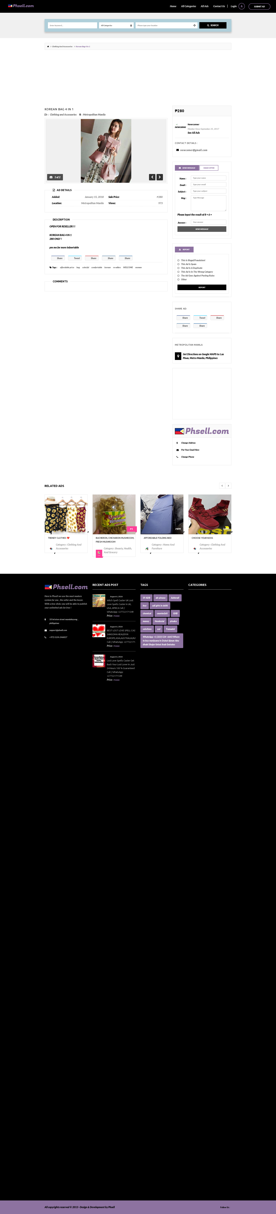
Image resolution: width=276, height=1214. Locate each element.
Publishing (194, 1085)
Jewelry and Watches (199, 944)
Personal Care (195, 1074)
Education (193, 840)
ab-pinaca (160, 597)
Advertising (194, 630)
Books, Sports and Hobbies (202, 726)
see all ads (194, 132)
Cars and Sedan (196, 760)
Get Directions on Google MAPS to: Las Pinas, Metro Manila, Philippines (203, 356)
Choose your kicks (154, 538)
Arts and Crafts (196, 653)
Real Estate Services (199, 1100)
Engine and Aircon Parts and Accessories (209, 848)
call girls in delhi (160, 605)
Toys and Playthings (198, 1162)
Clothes (192, 779)
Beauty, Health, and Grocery (203, 695)
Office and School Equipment (203, 1035)
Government (195, 879)
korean (107, 267)
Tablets (192, 1150)
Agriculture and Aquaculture (203, 634)
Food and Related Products (202, 867)
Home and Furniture (199, 886)
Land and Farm (196, 951)
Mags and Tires (196, 963)
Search (214, 25)
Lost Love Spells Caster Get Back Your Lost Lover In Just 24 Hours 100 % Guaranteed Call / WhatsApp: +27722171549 (121, 668)
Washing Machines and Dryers (204, 1188)
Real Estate (194, 1089)
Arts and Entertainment (201, 657)
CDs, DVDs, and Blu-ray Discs (203, 775)
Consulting (194, 810)
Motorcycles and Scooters (202, 1005)
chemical (147, 613)
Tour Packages (196, 1158)
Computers (194, 802)
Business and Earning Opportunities (207, 737)
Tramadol (170, 629)
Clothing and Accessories (62, 46)
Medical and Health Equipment (205, 990)
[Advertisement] (138, 79)
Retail (191, 1112)
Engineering (194, 852)
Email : (183, 185)
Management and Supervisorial (205, 970)
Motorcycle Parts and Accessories (206, 1001)
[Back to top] (266, 1194)
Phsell (111, 1207)
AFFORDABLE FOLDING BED (110, 538)
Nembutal (159, 621)
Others (192, 1051)
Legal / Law (194, 959)
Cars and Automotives (200, 756)
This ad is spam (188, 264)
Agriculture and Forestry (201, 638)
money (146, 621)
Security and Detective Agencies (205, 1120)
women (138, 267)
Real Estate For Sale (198, 1097)
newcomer (193, 124)
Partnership (194, 1055)
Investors (193, 940)
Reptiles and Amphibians (201, 1108)
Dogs (191, 829)
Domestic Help (196, 833)
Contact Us (219, 6)
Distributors (194, 825)
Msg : (183, 198)
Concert (192, 806)
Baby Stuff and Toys (198, 684)
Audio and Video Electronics (203, 661)
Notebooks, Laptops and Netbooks (206, 1032)
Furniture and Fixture (200, 875)
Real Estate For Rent (199, 1093)
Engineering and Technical (202, 856)
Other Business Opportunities (204, 1047)
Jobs (190, 947)
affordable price (67, 267)
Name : (183, 178)
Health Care (194, 882)
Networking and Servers (201, 1024)
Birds (191, 703)
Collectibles (194, 787)
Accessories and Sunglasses (202, 615)
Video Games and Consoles (202, 1185)
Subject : (182, 191)
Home (173, 6)
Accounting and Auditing (201, 626)
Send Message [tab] (188, 168)
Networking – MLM (198, 1020)
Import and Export (198, 921)
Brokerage (194, 730)
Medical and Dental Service (203, 986)
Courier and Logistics (199, 821)
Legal (191, 955)
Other (184, 279)
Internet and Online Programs (204, 936)
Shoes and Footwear (199, 1127)
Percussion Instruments (201, 1066)
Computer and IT (197, 798)
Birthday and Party (198, 707)
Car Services (194, 752)
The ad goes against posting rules (198, 275)
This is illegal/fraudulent (193, 260)
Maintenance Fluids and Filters (204, 967)
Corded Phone (195, 817)
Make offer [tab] (208, 168)
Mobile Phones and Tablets (202, 997)
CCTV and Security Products (203, 772)
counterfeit (162, 613)
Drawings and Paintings (201, 837)
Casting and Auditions (200, 764)
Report (202, 287)
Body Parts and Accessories (202, 718)
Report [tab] (186, 249)
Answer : (182, 222)
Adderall (175, 597)
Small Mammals (196, 1131)
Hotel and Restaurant (199, 902)
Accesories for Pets (198, 603)
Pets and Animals (197, 1078)
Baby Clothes (195, 676)
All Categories (188, 6)
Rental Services (196, 1104)
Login (234, 6)
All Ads (204, 6)
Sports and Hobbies (198, 1139)
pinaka (173, 621)
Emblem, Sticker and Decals (203, 844)
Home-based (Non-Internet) (203, 898)
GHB (175, 613)
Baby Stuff (194, 680)
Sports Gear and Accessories (203, 1143)
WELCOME (128, 267)
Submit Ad (259, 6)
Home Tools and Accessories (203, 890)
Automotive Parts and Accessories (206, 672)
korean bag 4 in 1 (59, 109)
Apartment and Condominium (204, 642)
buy (144, 605)
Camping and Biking (199, 749)
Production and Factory (201, 1081)
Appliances (194, 645)
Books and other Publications (204, 722)
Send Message (201, 229)
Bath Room (194, 691)
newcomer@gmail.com (193, 150)
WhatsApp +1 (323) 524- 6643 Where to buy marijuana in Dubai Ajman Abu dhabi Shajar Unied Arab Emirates (161, 640)
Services (192, 1123)
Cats (190, 768)
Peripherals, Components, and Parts (207, 1070)
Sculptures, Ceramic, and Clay (204, 1116)
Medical (192, 982)
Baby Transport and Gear (201, 687)
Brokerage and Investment (202, 733)
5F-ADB (146, 597)
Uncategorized (196, 1173)
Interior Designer (197, 932)
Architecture (195, 649)
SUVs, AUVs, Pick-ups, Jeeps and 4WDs (209, 1146)
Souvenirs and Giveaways (201, 1135)
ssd (158, 629)
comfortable (96, 267)
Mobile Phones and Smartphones (206, 993)
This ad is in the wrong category (197, 271)
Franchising (194, 871)
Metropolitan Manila (94, 114)
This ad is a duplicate (191, 268)
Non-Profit (194, 1028)
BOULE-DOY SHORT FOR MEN (207, 538)
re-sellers (117, 267)
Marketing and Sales (199, 974)
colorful (85, 267)
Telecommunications (199, 1154)
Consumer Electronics (199, 814)
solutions (147, 629)
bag (78, 267)
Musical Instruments (199, 1016)
